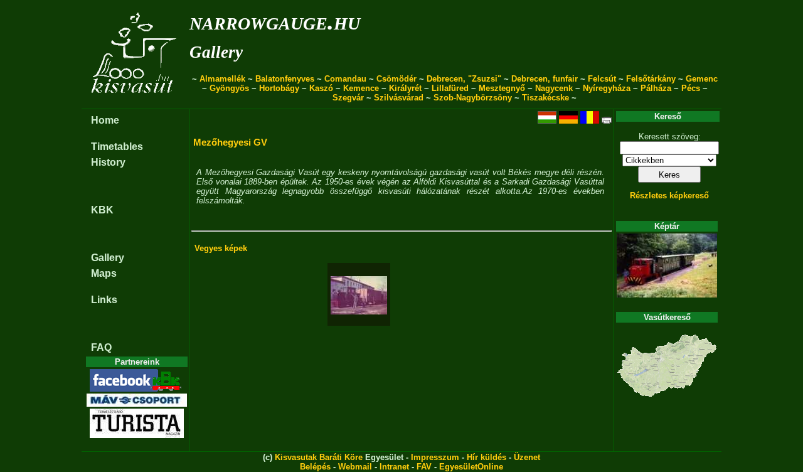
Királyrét (405, 88)
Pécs (690, 88)
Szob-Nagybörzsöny (472, 97)
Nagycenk (554, 88)
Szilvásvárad (398, 97)
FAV (424, 466)
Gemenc (702, 78)
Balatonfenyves (284, 78)
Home (105, 120)
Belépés (315, 466)
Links (104, 299)
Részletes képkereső (669, 195)
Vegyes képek (220, 248)
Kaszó (321, 88)
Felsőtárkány (651, 78)
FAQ (101, 347)
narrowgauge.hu (274, 21)
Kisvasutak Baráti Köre (319, 457)
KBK (102, 210)
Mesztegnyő (502, 88)
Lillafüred (450, 88)
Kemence (361, 88)
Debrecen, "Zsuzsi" (464, 78)
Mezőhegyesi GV (230, 142)
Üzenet (527, 457)
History (108, 162)
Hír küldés (486, 457)
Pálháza (656, 88)
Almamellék (222, 78)
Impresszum (435, 457)
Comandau (345, 78)
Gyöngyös (229, 88)
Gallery (216, 52)
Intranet (394, 466)
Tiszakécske (545, 97)
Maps (104, 273)
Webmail (355, 466)
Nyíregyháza (606, 88)
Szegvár (348, 97)
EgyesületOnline (471, 466)
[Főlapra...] (135, 102)
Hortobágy (279, 88)
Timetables (117, 146)
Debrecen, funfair (544, 78)
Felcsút (602, 78)
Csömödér (396, 78)
